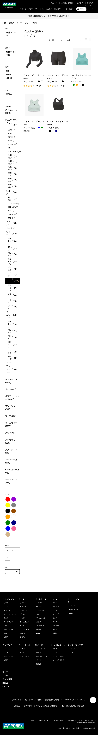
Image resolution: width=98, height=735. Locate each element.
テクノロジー (69, 9)
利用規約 (71, 720)
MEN (7, 71)
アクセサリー (8, 656)
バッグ (10, 433)
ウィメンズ (39, 9)
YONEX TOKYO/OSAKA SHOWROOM (72, 706)
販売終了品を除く (11, 53)
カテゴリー (58, 9)
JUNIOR (9, 78)
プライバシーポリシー (86, 720)
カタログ (79, 3)
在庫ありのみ (11, 34)
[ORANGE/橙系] (7, 516)
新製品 (9, 94)
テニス (8, 120)
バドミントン (11, 110)
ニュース (54, 3)
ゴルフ (10, 389)
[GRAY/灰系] (13, 505)
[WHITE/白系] (13, 516)
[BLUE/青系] (7, 528)
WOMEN (8, 74)
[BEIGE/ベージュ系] (7, 534)
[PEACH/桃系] (13, 528)
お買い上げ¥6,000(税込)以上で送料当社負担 (58, 16)
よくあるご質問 (67, 3)
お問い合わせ (43, 720)
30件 (68, 40)
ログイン (90, 5)
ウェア (10, 416)
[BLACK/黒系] (7, 511)
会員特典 (90, 3)
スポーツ (23, 9)
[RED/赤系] (7, 499)
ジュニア (49, 9)
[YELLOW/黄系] (7, 505)
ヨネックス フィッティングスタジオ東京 (40, 706)
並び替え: (51, 40)
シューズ (7, 648)
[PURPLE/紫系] (13, 499)
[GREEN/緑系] (7, 522)
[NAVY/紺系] (13, 522)
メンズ (30, 9)
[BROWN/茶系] (13, 511)
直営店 (17, 706)
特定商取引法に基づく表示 (86, 722)
